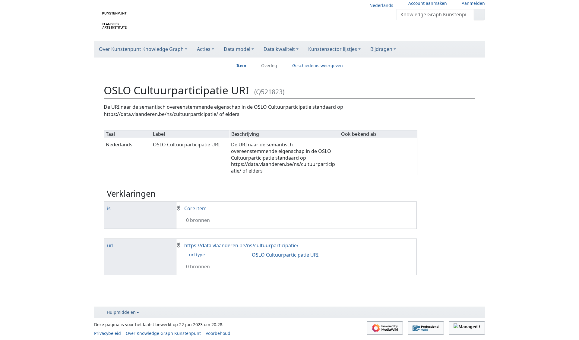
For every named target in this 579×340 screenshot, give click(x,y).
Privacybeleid (107, 333)
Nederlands (381, 5)
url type (197, 254)
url (110, 245)
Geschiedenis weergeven (317, 65)
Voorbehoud (218, 333)
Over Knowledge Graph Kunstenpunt (163, 333)
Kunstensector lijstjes (332, 49)
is (109, 208)
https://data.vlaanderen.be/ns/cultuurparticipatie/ (241, 245)
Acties (203, 49)
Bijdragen (381, 49)
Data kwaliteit (279, 49)
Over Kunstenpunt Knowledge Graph (141, 49)
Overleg (269, 65)
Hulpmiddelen (121, 312)
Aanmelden (473, 3)
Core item (195, 208)
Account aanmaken (427, 3)
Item (241, 65)
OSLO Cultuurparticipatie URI (285, 254)
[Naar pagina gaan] (479, 14)
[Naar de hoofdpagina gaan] (114, 20)
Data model (237, 49)
